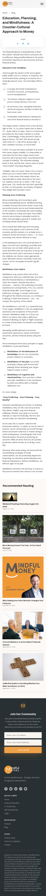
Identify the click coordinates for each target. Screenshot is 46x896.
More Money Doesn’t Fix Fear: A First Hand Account (22, 546)
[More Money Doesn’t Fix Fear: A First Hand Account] (23, 529)
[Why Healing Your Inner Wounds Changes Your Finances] (23, 577)
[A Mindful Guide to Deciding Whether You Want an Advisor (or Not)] (23, 667)
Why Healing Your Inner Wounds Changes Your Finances (23, 602)
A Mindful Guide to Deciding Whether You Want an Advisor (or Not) (21, 684)
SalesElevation (20, 780)
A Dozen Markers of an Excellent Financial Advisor (21, 643)
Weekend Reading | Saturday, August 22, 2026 (21, 505)
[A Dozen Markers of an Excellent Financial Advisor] (23, 625)
